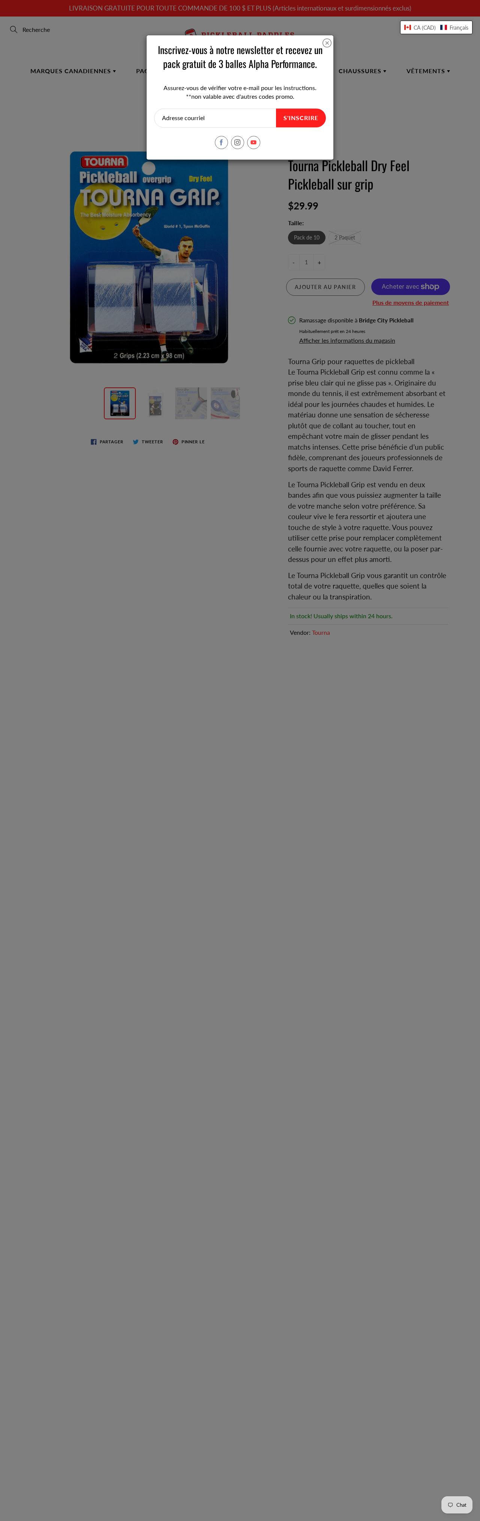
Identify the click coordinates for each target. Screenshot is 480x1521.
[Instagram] (237, 142)
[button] (436, 27)
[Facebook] (221, 142)
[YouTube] (253, 142)
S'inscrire (301, 117)
